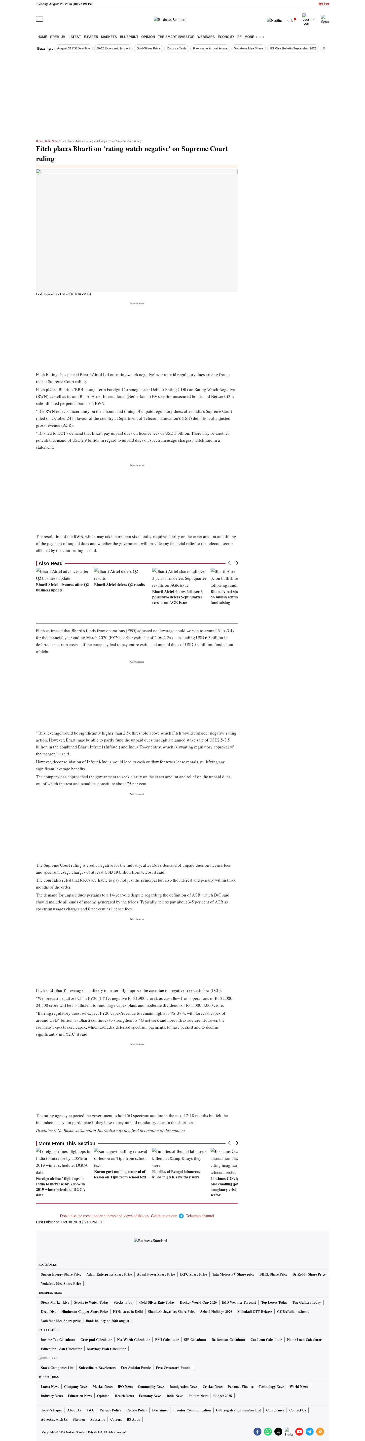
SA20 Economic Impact (113, 48)
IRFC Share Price (193, 1274)
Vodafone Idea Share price (61, 1320)
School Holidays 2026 (216, 1311)
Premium (58, 37)
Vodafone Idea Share (248, 48)
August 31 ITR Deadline (73, 48)
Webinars (206, 37)
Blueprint (129, 37)
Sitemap (79, 1419)
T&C (90, 1410)
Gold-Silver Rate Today (157, 1302)
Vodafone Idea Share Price (61, 1283)
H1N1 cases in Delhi (128, 1311)
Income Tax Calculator (58, 1339)
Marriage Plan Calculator (106, 1348)
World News (299, 1386)
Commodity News (151, 1386)
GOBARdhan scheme (293, 1311)
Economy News (150, 1395)
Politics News (198, 1395)
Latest (75, 37)
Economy (226, 37)
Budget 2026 (222, 1395)
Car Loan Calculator (266, 1339)
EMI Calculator (167, 1339)
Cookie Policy (136, 1410)
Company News (75, 1386)
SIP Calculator (195, 1339)
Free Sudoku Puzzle (136, 1367)
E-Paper (91, 37)
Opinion (148, 37)
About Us (74, 1410)
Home (42, 37)
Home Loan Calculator (304, 1339)
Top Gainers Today (306, 1302)
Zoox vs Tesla (176, 48)
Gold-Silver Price (148, 48)
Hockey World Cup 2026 (198, 1302)
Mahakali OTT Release (254, 1311)
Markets (109, 37)
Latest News (50, 1386)
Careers (116, 1419)
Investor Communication (192, 1410)
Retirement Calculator (228, 1339)
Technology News (271, 1386)
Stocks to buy (124, 1302)
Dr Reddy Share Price (309, 1274)
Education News (80, 1395)
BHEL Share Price (273, 1274)
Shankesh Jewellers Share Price (171, 1311)
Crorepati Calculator (96, 1339)
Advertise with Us (54, 1419)
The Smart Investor (176, 37)
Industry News (52, 1395)
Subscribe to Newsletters (97, 1367)
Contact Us (297, 1410)
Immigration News (183, 1386)
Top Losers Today (274, 1302)
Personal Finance (241, 1386)
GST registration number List (238, 1410)
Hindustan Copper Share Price (84, 1311)
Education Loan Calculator (61, 1348)
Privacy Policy (110, 1410)
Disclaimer (160, 1410)
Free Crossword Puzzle (173, 1367)
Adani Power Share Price (156, 1274)
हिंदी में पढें (324, 4)
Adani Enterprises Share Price (109, 1274)
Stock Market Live (55, 1302)
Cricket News (212, 1386)
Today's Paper (51, 1410)
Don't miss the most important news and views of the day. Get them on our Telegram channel (137, 1215)
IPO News (125, 1386)
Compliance (275, 1410)
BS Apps (133, 1419)
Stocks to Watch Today (91, 1302)
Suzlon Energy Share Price (61, 1274)
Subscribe (97, 1419)
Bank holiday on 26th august (107, 1320)
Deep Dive (48, 1311)
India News (51, 141)
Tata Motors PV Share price (233, 1274)
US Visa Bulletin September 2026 (293, 48)
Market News (102, 1386)
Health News (124, 1395)
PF (239, 37)
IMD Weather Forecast (239, 1302)
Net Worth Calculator (133, 1339)
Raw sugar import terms (210, 48)
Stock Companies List (57, 1367)
